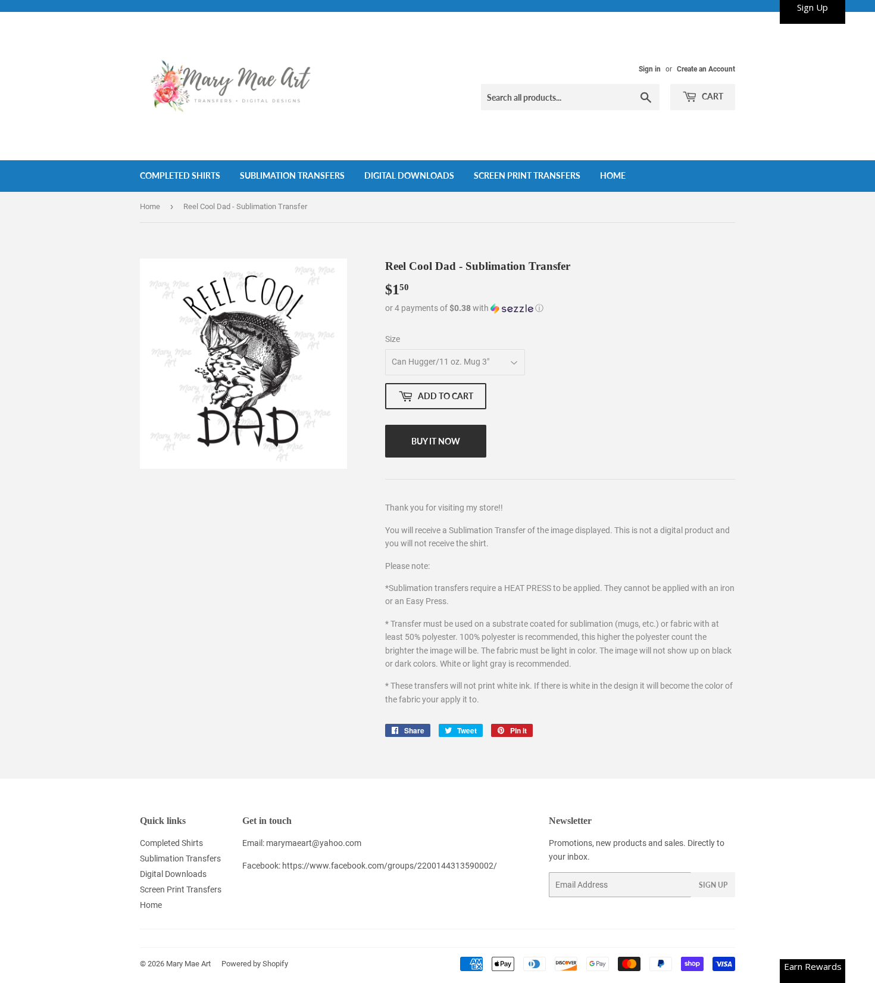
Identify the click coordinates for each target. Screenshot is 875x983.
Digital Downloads (409, 175)
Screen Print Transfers (527, 175)
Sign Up (713, 885)
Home (613, 175)
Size (392, 339)
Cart (711, 96)
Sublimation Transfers (292, 175)
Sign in (650, 69)
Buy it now (435, 441)
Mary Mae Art (188, 963)
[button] (560, 308)
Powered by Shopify (254, 963)
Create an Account (706, 69)
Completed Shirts (180, 175)
